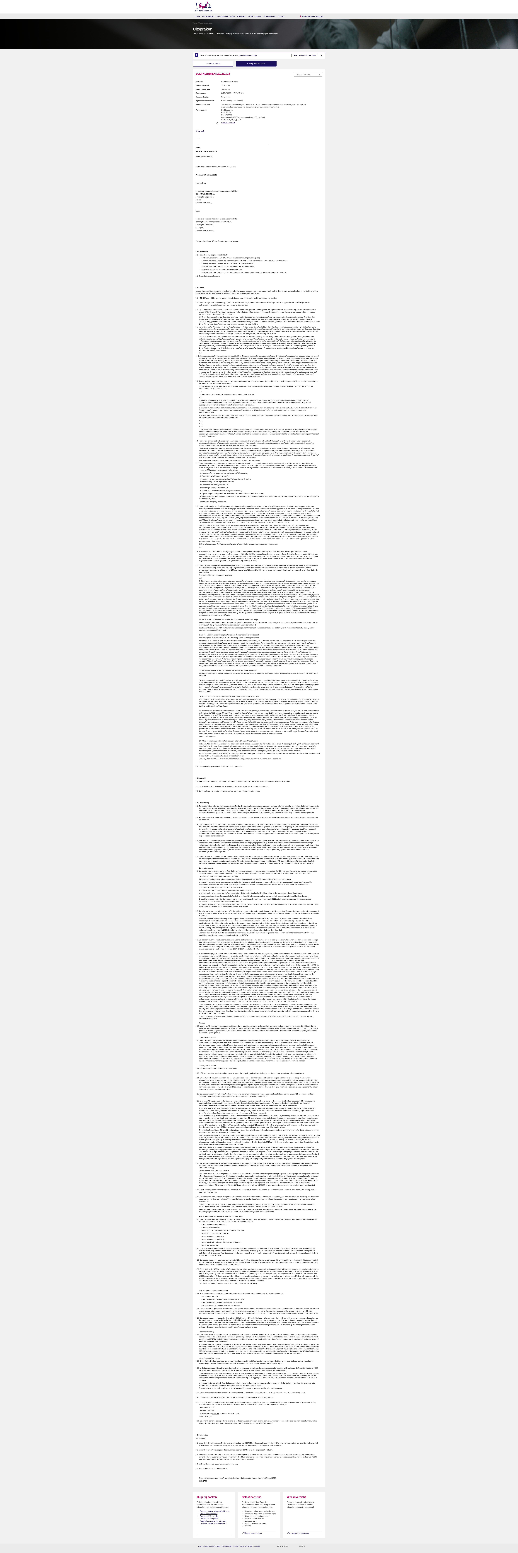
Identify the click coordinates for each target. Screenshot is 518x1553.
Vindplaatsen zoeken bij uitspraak (213, 1521)
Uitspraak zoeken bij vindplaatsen (213, 1523)
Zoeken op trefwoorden (208, 1514)
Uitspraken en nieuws (226, 16)
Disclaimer (256, 1546)
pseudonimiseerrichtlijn (248, 55)
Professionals (269, 16)
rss (290, 1546)
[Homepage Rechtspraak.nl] (203, 6)
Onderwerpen (208, 16)
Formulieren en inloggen (312, 16)
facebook (310, 1546)
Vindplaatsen (201, 110)
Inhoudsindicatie (203, 104)
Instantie (199, 82)
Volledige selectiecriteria (252, 1533)
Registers (241, 16)
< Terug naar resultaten (256, 64)
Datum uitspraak (202, 86)
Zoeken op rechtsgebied (209, 1519)
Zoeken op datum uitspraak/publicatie (214, 1511)
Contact (281, 16)
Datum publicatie (203, 89)
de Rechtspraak (254, 16)
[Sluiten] (321, 55)
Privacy (211, 1546)
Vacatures (243, 1546)
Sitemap (205, 1546)
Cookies (217, 1546)
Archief (250, 1546)
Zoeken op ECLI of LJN (209, 1516)
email (294, 1546)
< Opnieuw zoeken (213, 64)
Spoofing (236, 1546)
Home (197, 16)
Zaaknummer (201, 93)
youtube (321, 1546)
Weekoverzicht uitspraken (298, 1533)
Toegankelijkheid (226, 1546)
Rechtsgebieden (202, 97)
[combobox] (308, 74)
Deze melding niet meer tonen (304, 55)
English (199, 1546)
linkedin (317, 1546)
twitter (307, 1546)
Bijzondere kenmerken (205, 101)
